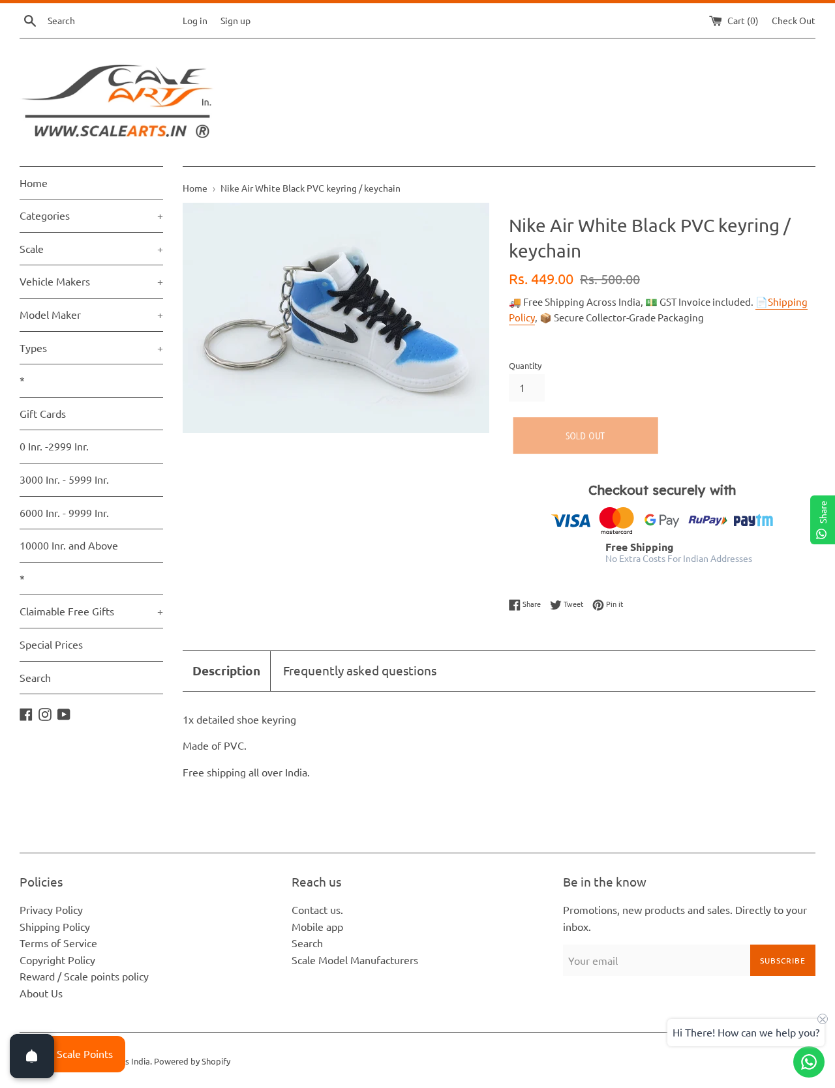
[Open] (32, 1056)
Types (91, 347)
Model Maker (91, 314)
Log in (195, 20)
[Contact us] (809, 1062)
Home (34, 182)
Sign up (235, 20)
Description (226, 670)
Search (35, 677)
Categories (91, 215)
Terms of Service (58, 942)
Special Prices (51, 644)
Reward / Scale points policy (84, 975)
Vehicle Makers (91, 280)
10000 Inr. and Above (69, 544)
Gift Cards (43, 413)
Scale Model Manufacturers (355, 959)
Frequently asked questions (359, 670)
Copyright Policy (57, 959)
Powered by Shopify (192, 1060)
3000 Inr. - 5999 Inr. (64, 479)
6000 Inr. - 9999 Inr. (64, 512)
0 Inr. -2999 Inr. (54, 445)
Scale (91, 248)
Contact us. (317, 909)
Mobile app (317, 926)
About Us (41, 992)
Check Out (793, 20)
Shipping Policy (55, 926)
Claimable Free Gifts (91, 610)
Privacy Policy (51, 909)
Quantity (525, 365)
